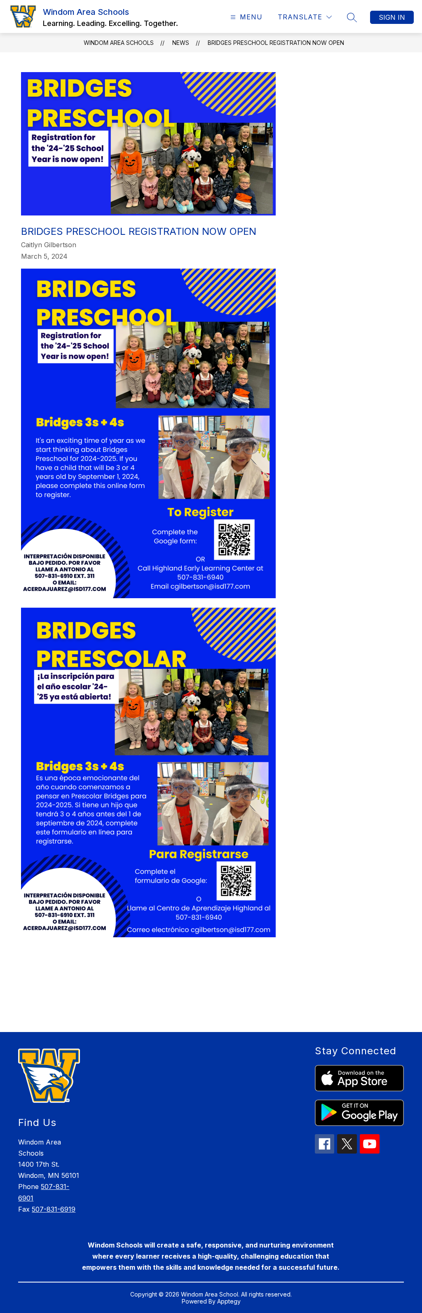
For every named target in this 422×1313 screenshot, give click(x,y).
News (180, 42)
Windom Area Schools (119, 42)
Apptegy (229, 1301)
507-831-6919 (53, 1209)
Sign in (392, 17)
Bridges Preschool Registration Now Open (276, 42)
